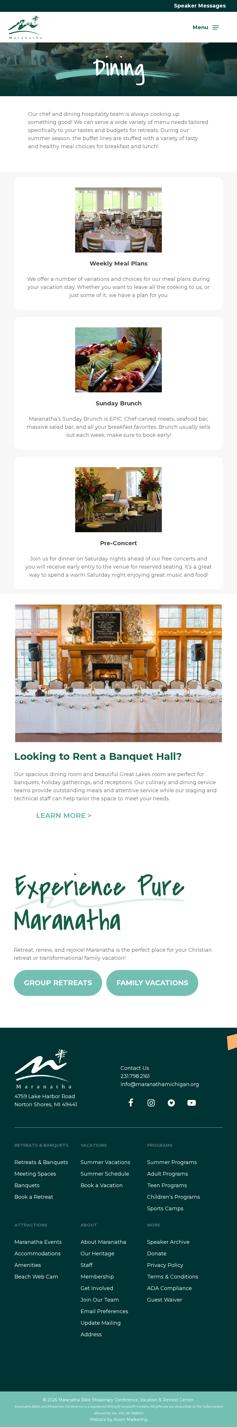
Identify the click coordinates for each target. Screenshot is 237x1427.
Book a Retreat (33, 1197)
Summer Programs (172, 1162)
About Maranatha (103, 1242)
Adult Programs (167, 1174)
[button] (206, 27)
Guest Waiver (164, 1300)
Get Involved (97, 1288)
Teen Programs (167, 1185)
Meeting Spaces (35, 1174)
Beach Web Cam (36, 1277)
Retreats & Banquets (41, 1162)
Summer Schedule (105, 1174)
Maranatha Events (38, 1242)
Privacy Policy (165, 1265)
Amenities (27, 1265)
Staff (86, 1265)
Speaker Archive (168, 1242)
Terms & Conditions (172, 1277)
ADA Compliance (169, 1288)
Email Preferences (104, 1311)
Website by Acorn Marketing (118, 1419)
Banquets (27, 1185)
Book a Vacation (102, 1185)
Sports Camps (165, 1208)
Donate (156, 1253)
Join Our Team (100, 1300)
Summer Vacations (105, 1162)
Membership (97, 1277)
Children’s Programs (173, 1197)
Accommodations (37, 1253)
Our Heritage (97, 1253)
